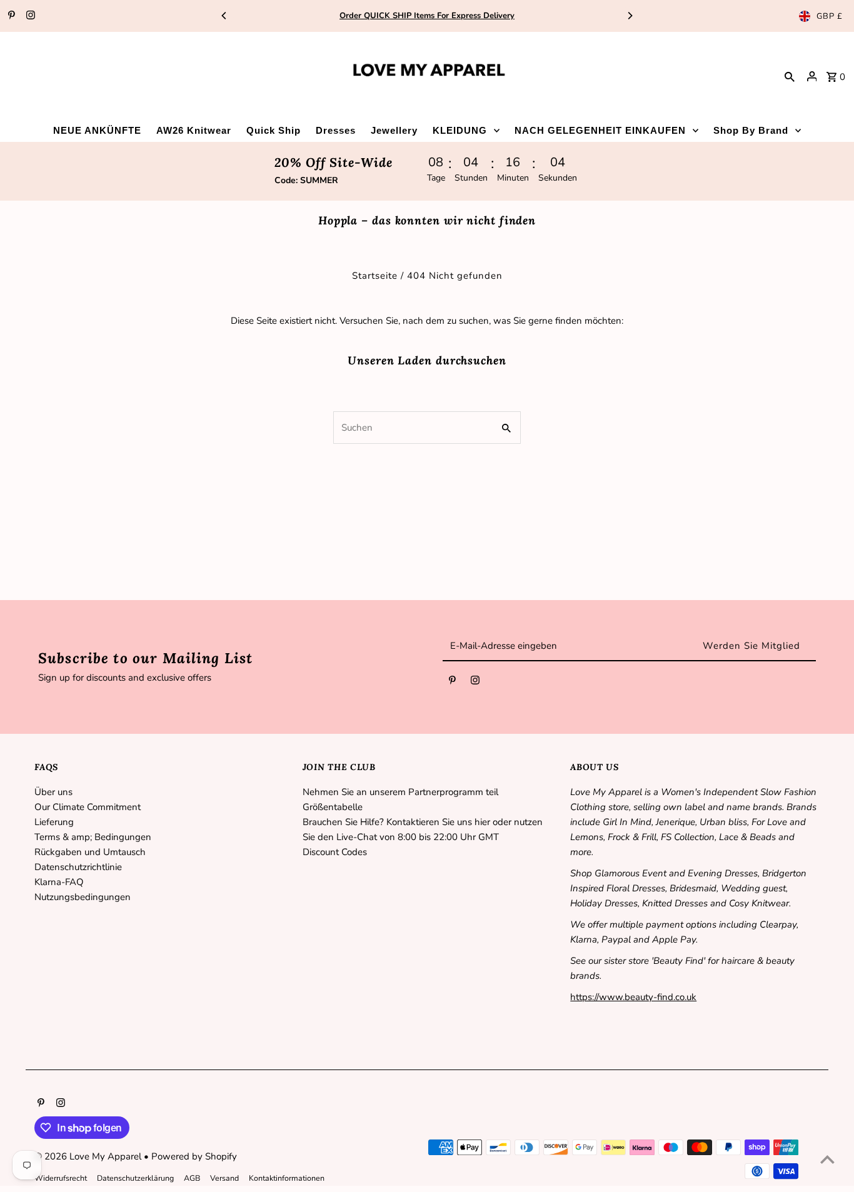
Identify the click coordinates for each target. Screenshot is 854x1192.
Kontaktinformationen (286, 1178)
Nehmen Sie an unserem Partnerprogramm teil (400, 792)
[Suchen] (789, 76)
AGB (192, 1178)
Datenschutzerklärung (135, 1178)
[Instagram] (29, 16)
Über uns (53, 792)
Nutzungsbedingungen (82, 897)
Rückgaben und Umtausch (90, 852)
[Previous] (224, 15)
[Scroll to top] (827, 1159)
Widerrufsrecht (60, 1178)
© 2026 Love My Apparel (89, 1156)
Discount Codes (335, 852)
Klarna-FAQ (59, 882)
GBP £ (829, 16)
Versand (224, 1178)
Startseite (375, 275)
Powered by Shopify (194, 1156)
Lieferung (54, 822)
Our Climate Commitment (87, 807)
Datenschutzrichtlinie (78, 867)
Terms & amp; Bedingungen (92, 837)
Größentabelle (333, 807)
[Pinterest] (10, 16)
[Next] (629, 15)
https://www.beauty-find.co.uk (633, 997)
